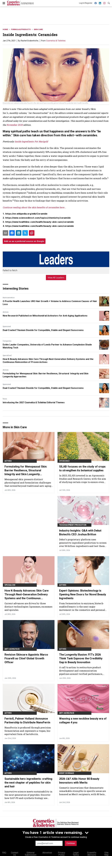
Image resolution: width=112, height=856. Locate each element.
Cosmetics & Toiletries (56, 41)
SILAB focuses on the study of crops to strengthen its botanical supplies (82, 468)
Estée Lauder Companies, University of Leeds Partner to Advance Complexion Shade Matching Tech (47, 346)
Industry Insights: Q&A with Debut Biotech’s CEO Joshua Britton (80, 532)
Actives (5, 312)
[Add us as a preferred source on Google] (31, 233)
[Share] (12, 233)
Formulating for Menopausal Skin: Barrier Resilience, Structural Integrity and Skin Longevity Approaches (45, 375)
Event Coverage (66, 773)
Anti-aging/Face (12, 649)
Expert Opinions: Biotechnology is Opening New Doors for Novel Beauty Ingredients (82, 594)
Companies (7, 341)
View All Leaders (56, 277)
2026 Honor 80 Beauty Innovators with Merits (79, 780)
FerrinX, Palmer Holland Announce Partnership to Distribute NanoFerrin (27, 720)
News (5, 399)
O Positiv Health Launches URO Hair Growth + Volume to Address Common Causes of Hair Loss (50, 303)
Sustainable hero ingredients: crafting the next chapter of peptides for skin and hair (28, 782)
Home (5, 29)
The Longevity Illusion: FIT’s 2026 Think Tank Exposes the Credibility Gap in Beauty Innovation (80, 658)
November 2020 (15, 124)
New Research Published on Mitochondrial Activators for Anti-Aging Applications (45, 315)
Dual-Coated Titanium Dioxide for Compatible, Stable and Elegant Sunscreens (43, 330)
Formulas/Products (21, 29)
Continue (71, 843)
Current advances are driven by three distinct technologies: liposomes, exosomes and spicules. (28, 606)
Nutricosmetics (8, 298)
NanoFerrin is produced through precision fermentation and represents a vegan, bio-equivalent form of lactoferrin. (28, 731)
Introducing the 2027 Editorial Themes (34, 402)
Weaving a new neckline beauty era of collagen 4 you (83, 720)
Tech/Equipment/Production (72, 525)
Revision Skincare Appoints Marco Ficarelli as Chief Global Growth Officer (26, 658)
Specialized (7, 355)
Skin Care (38, 29)
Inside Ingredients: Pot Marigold (31, 141)
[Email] (5, 233)
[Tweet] (25, 233)
